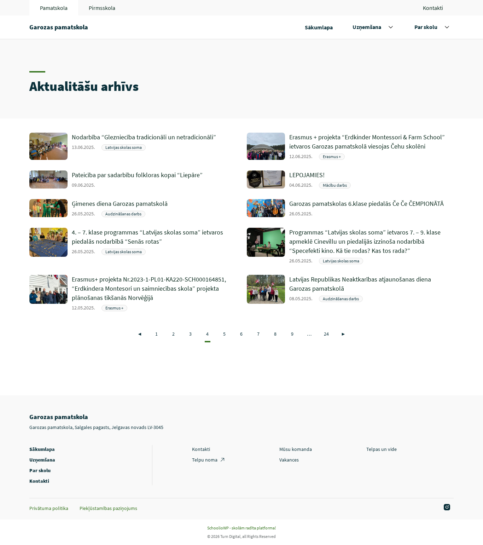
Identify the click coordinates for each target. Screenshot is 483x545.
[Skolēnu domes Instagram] (446, 507)
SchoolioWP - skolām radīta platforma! (241, 527)
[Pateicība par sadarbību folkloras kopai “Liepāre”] (154, 179)
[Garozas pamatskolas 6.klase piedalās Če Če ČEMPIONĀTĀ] (371, 208)
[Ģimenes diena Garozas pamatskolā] (154, 208)
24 (326, 334)
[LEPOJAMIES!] (371, 179)
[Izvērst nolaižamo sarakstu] (390, 27)
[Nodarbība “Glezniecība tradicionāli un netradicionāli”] (154, 146)
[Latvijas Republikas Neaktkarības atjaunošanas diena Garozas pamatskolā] (371, 293)
